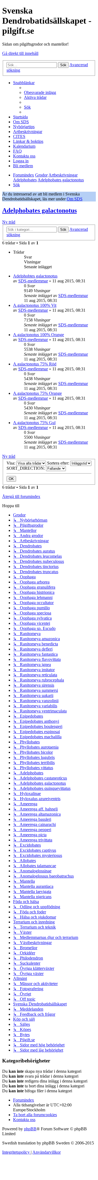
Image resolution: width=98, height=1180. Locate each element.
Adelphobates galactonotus (39, 210)
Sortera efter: (58, 463)
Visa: (11, 463)
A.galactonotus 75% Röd (34, 364)
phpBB (30, 1129)
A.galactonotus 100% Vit (34, 305)
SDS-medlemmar (33, 281)
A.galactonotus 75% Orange (37, 393)
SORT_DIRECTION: (26, 468)
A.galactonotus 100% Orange (38, 334)
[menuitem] (40, 92)
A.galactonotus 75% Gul (34, 422)
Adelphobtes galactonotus (35, 276)
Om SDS (74, 199)
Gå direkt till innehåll (20, 53)
